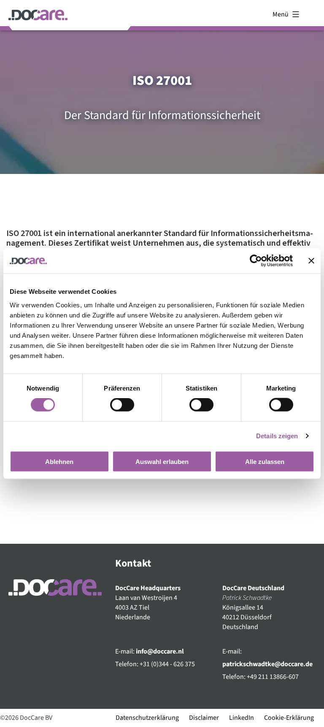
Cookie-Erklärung (289, 717)
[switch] (122, 405)
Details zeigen (277, 435)
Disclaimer (204, 717)
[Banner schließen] (311, 261)
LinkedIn (241, 717)
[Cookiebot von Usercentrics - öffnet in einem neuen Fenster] (256, 261)
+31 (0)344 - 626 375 (167, 664)
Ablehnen (59, 461)
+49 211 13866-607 (273, 676)
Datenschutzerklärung (147, 717)
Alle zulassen (264, 461)
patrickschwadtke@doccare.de (267, 664)
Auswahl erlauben (162, 461)
